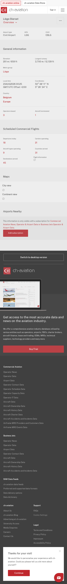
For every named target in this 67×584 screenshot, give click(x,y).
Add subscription (15, 233)
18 (4, 142)
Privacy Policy (40, 534)
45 (4, 163)
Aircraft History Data (12, 410)
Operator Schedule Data (14, 389)
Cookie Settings (40, 515)
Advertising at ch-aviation (14, 519)
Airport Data (8, 381)
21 (36, 142)
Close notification (59, 551)
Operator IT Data (10, 398)
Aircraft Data (9, 402)
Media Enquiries (10, 528)
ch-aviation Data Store (34, 3)
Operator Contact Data (13, 385)
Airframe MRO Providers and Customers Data (23, 423)
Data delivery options (12, 493)
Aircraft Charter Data (13, 415)
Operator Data (9, 376)
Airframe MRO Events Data (15, 427)
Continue (18, 573)
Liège (6, 71)
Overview (8, 22)
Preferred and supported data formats (20, 489)
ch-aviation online (10, 3)
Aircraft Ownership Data (14, 406)
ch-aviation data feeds (13, 484)
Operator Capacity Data (13, 393)
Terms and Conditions (43, 530)
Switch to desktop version (33, 257)
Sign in (53, 10)
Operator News (10, 372)
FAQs (36, 511)
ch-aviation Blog (10, 515)
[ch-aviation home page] (14, 10)
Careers (6, 532)
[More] (60, 20)
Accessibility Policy (42, 543)
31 (36, 152)
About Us (7, 511)
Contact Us (8, 536)
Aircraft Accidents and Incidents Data (20, 419)
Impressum (38, 539)
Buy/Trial (33, 349)
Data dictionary (10, 497)
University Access (11, 524)
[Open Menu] (62, 10)
